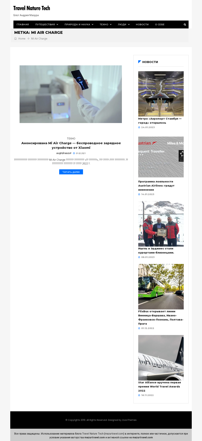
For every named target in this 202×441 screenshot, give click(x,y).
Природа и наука (77, 24)
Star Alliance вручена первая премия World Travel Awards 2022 (159, 386)
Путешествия (45, 24)
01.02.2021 (81, 153)
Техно (104, 24)
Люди (122, 24)
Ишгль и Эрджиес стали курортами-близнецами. (156, 250)
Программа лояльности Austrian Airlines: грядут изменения (156, 185)
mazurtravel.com (114, 433)
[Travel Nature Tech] (32, 8)
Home (21, 38)
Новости (142, 24)
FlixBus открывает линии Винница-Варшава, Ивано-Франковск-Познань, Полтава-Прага (160, 317)
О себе (160, 24)
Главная (23, 24)
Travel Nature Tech (93, 433)
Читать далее (71, 172)
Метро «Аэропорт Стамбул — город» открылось (159, 120)
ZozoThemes (129, 420)
